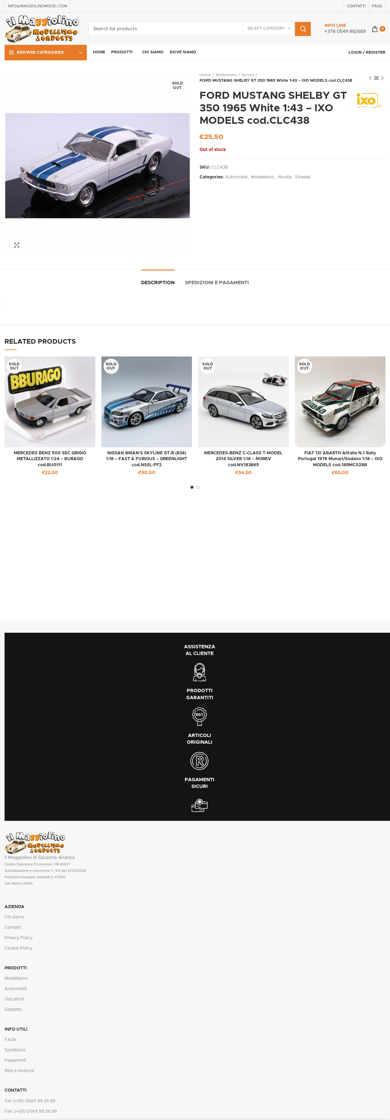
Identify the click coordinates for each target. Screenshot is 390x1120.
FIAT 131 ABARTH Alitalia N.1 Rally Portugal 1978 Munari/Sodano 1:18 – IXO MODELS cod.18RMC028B (340, 459)
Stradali (302, 177)
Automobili (236, 177)
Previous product (370, 78)
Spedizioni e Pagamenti (217, 282)
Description (158, 282)
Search (303, 29)
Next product (382, 78)
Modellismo (226, 75)
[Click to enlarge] (16, 245)
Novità (248, 75)
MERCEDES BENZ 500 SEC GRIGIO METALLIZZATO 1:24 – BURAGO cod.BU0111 (50, 459)
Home (205, 75)
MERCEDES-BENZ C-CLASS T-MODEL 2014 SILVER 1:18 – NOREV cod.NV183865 (243, 459)
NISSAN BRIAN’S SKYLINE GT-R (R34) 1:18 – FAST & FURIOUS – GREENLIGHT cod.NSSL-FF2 (146, 459)
